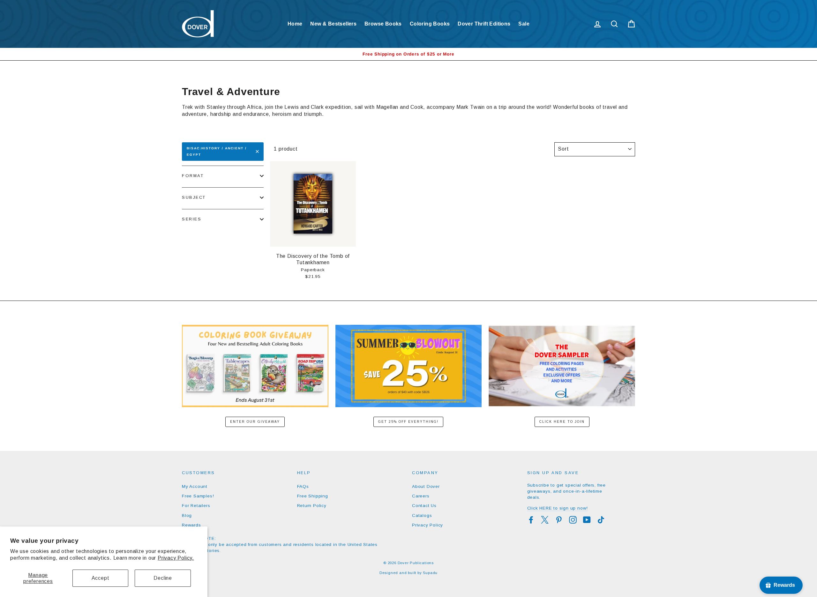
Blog (187, 515)
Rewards (191, 525)
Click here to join (562, 421)
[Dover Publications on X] (545, 520)
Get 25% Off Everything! (408, 421)
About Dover (426, 486)
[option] (408, 54)
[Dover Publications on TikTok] (601, 520)
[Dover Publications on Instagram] (573, 520)
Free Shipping (312, 496)
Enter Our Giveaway (255, 421)
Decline (163, 578)
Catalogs (422, 515)
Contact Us (424, 505)
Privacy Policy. (176, 558)
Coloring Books (430, 23)
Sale (523, 23)
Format (193, 175)
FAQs (303, 486)
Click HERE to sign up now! (557, 508)
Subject (194, 197)
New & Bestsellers (333, 23)
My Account (194, 486)
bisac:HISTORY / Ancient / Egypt (217, 151)
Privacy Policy (427, 525)
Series (191, 219)
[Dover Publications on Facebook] (531, 520)
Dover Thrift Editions (484, 23)
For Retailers (196, 505)
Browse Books (383, 23)
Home (295, 23)
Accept (100, 578)
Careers (421, 496)
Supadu (430, 573)
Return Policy (311, 505)
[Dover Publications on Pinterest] (559, 520)
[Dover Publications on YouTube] (587, 520)
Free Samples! (198, 496)
